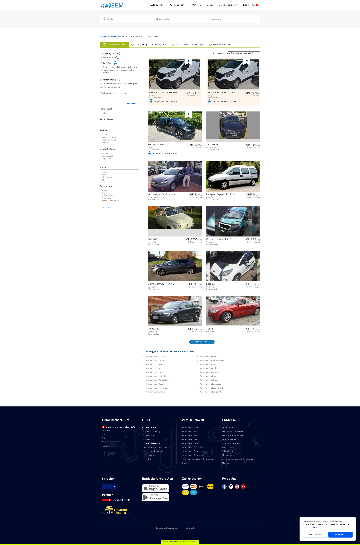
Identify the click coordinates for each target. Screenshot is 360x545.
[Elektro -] (119, 142)
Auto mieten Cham (208, 380)
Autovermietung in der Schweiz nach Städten (198, 461)
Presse (105, 442)
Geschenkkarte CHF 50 (232, 431)
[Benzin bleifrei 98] (119, 137)
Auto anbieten (177, 5)
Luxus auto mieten (230, 443)
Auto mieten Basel (155, 364)
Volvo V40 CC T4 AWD (160, 283)
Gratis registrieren (228, 5)
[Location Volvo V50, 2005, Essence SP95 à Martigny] (175, 311)
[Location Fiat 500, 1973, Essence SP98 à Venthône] (175, 221)
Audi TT (210, 328)
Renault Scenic (156, 144)
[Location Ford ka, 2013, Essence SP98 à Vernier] (233, 266)
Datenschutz (191, 528)
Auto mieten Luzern (155, 372)
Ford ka (210, 283)
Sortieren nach (220, 53)
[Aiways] (119, 174)
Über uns (106, 430)
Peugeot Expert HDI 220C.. (221, 194)
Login (210, 5)
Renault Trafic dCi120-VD (221, 92)
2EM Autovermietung (108, 36)
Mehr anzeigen (201, 342)
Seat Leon (211, 144)
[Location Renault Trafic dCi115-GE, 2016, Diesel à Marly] (174, 74)
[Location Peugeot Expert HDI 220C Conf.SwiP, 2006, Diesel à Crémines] (233, 176)
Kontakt (105, 446)
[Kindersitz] (119, 193)
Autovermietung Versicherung (156, 447)
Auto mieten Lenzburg (210, 384)
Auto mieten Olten (209, 372)
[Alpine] (119, 179)
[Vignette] (119, 190)
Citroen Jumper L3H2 (218, 239)
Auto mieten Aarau (155, 392)
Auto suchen (156, 5)
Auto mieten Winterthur (157, 380)
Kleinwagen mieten (230, 455)
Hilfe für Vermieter (151, 443)
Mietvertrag (148, 439)
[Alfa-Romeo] (119, 177)
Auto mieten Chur (154, 384)
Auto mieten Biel (208, 356)
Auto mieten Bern (154, 368)
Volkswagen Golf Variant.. (162, 194)
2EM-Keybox (149, 455)
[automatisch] (119, 156)
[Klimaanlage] (119, 198)
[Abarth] (119, 172)
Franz (246, 5)
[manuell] (119, 153)
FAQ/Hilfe (195, 5)
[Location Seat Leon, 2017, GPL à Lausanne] (233, 126)
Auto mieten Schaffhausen (212, 360)
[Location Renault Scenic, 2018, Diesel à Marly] (175, 126)
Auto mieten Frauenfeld (211, 388)
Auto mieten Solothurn (157, 388)
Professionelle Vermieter (154, 451)
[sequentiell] (119, 158)
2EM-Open (148, 459)
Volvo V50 (153, 328)
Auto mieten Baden (209, 368)
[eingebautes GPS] (119, 195)
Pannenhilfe (148, 435)
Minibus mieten (229, 439)
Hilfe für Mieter (149, 427)
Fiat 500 (152, 239)
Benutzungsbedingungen (167, 528)
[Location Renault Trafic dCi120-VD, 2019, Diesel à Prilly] (233, 74)
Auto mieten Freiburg (156, 360)
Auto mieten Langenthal (211, 392)
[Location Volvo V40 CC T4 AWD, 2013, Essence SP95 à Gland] (175, 266)
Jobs (104, 434)
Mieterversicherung (151, 431)
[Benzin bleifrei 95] (119, 140)
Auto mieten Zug (208, 376)
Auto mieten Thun (208, 364)
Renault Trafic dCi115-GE (163, 92)
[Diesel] (119, 135)
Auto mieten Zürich (155, 356)
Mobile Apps (227, 427)
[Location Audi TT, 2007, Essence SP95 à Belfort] (233, 311)
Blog (104, 438)
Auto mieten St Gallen (156, 376)
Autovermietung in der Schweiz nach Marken (238, 461)
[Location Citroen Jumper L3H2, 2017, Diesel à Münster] (233, 221)
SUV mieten (227, 451)
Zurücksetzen (133, 103)
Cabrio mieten (228, 447)
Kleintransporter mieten (232, 435)
